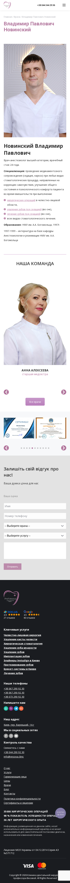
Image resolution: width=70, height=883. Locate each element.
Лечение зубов (13, 673)
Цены (7, 780)
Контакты (9, 793)
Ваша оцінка (11, 496)
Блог (6, 789)
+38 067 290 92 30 (14, 688)
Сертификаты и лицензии (18, 802)
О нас (7, 768)
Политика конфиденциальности (22, 798)
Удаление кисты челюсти (20, 639)
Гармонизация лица (15, 776)
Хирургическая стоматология (23, 643)
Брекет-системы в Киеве (20, 669)
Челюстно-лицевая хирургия (22, 635)
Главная (8, 17)
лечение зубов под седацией (23, 214)
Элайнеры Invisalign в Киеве (22, 660)
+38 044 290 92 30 (14, 752)
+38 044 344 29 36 (46, 5)
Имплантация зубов (17, 656)
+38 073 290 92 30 (14, 696)
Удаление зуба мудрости (20, 647)
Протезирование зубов (18, 664)
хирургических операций (21, 200)
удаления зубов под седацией (24, 209)
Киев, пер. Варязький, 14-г (19, 724)
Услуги (7, 772)
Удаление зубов (14, 652)
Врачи (17, 17)
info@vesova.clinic (14, 756)
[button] (6, 392)
